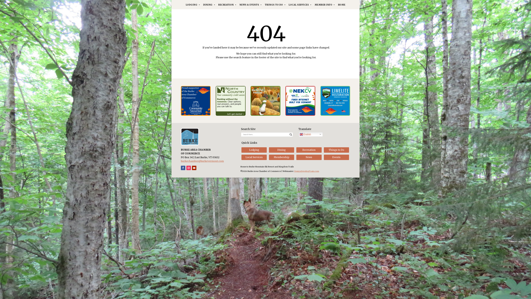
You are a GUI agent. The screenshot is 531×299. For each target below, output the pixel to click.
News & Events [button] (249, 4)
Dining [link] (208, 4)
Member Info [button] (323, 4)
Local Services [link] (299, 4)
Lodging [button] (254, 149)
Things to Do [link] (274, 4)
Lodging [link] (191, 4)
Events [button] (336, 157)
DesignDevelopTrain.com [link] (306, 171)
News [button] (309, 157)
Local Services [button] (254, 157)
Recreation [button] (309, 149)
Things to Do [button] (336, 149)
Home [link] (341, 4)
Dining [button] (281, 149)
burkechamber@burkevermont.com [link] (202, 161)
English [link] (307, 134)
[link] (196, 114)
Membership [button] (281, 157)
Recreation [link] (226, 4)
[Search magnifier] (291, 134)
